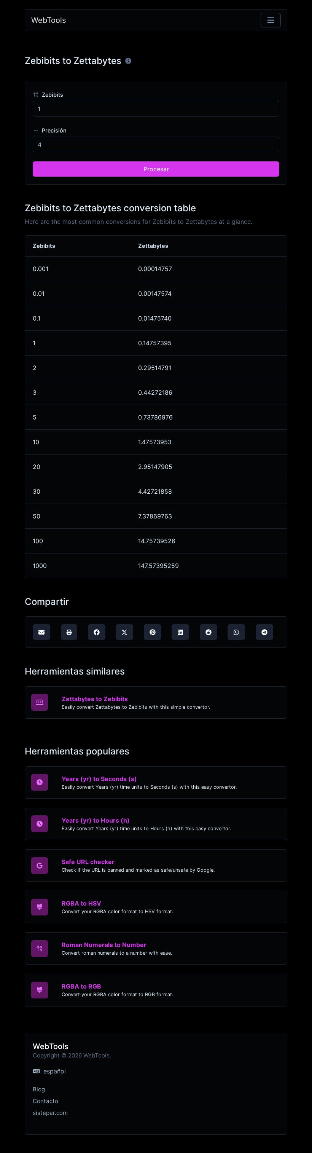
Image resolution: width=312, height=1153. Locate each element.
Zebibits (51, 94)
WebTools (48, 20)
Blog (39, 1089)
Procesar (156, 169)
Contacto (45, 1101)
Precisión (53, 130)
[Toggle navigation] (271, 20)
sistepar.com (50, 1112)
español (53, 1071)
